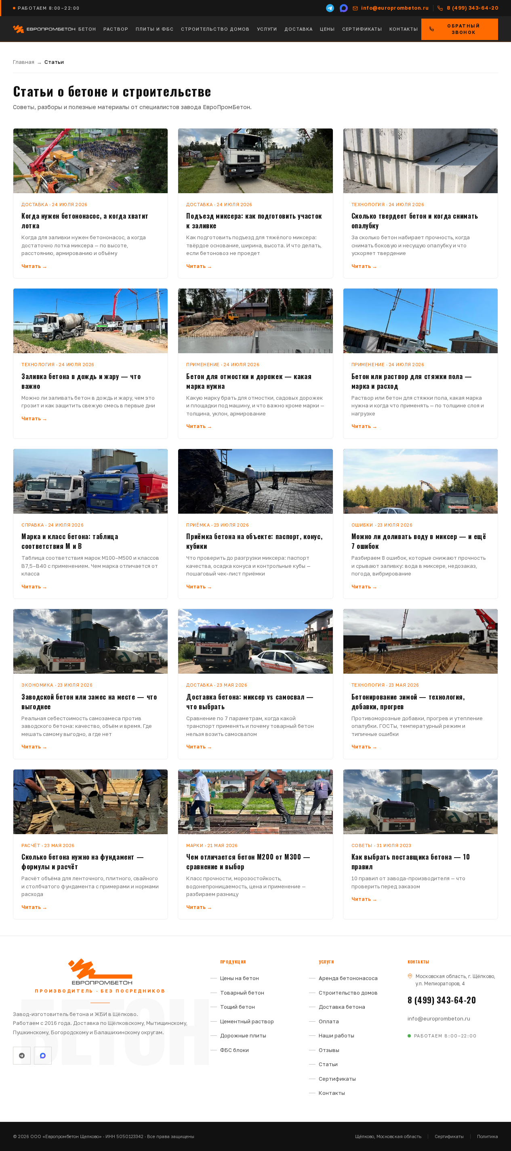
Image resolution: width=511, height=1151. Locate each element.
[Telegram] (330, 8)
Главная (23, 62)
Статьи (328, 1064)
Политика (487, 1136)
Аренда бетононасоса (348, 978)
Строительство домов (215, 29)
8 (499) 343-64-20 (442, 1000)
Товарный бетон (242, 992)
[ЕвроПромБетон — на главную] (44, 29)
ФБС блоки (234, 1050)
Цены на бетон (239, 978)
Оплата (329, 1021)
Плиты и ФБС (155, 29)
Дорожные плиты (243, 1035)
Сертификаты (362, 29)
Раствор (115, 29)
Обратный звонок (463, 29)
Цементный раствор (247, 1021)
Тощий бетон (237, 1006)
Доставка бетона (342, 1006)
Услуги (267, 29)
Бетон (87, 29)
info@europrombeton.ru (439, 1018)
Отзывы (329, 1050)
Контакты (403, 29)
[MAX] (344, 8)
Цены (327, 29)
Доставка (298, 29)
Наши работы (336, 1035)
